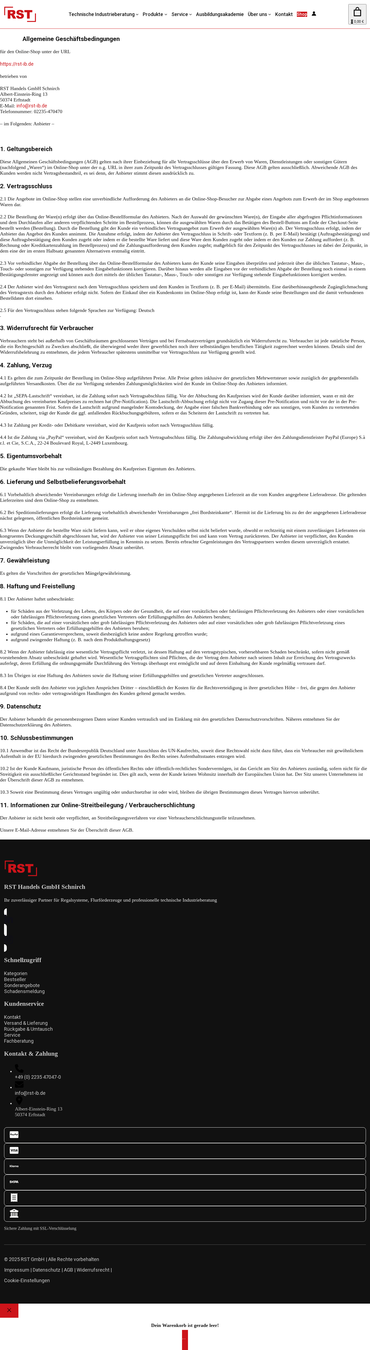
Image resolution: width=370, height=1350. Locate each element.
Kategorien (15, 973)
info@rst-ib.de (32, 105)
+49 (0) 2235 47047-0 (38, 1077)
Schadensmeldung (24, 991)
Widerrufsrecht (93, 1270)
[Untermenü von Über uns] (269, 14)
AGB (68, 1270)
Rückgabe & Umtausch (28, 1029)
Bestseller (15, 979)
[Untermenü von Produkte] (165, 14)
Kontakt (12, 1017)
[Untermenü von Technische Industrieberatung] (137, 14)
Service (12, 1035)
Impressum (16, 1270)
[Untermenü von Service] (190, 14)
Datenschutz (46, 1270)
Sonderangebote (22, 985)
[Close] (9, 1311)
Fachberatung (19, 1041)
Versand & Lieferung (26, 1023)
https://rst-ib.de (17, 64)
